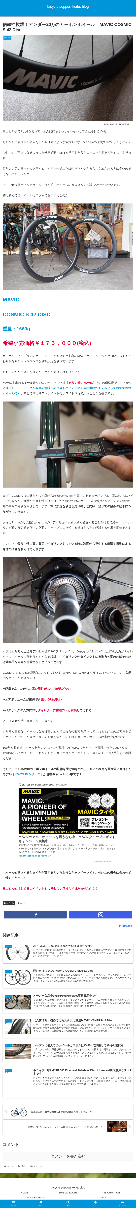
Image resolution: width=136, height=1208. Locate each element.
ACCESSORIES (35, 1197)
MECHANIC (101, 1197)
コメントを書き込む (68, 1156)
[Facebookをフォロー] (35, 914)
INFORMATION (111, 1192)
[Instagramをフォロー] (100, 914)
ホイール (9, 903)
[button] (126, 637)
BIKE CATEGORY (68, 1192)
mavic (22, 903)
